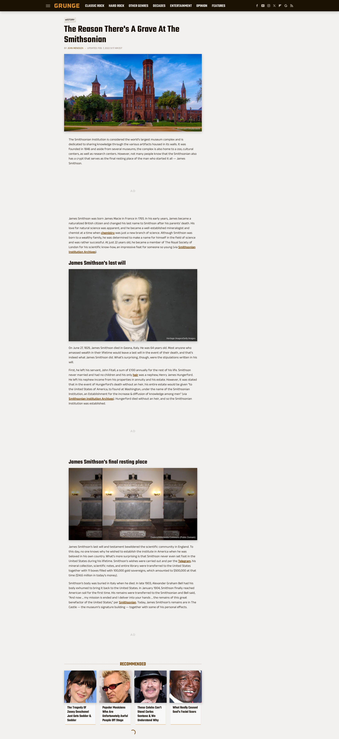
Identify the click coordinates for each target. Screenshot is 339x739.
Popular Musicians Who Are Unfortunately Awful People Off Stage (115, 713)
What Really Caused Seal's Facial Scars (185, 709)
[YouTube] (262, 5)
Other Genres (138, 6)
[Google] (285, 5)
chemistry (108, 233)
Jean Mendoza (75, 48)
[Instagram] (268, 5)
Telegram (184, 561)
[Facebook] (257, 5)
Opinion (201, 6)
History (70, 19)
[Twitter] (274, 5)
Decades (159, 6)
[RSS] (291, 5)
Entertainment (181, 6)
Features (218, 6)
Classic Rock (94, 6)
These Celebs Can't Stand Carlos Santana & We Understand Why (149, 713)
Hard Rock (116, 6)
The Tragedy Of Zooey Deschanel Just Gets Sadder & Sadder (79, 713)
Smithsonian (127, 602)
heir (135, 375)
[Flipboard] (280, 5)
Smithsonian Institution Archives (91, 398)
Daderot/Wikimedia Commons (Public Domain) (173, 537)
